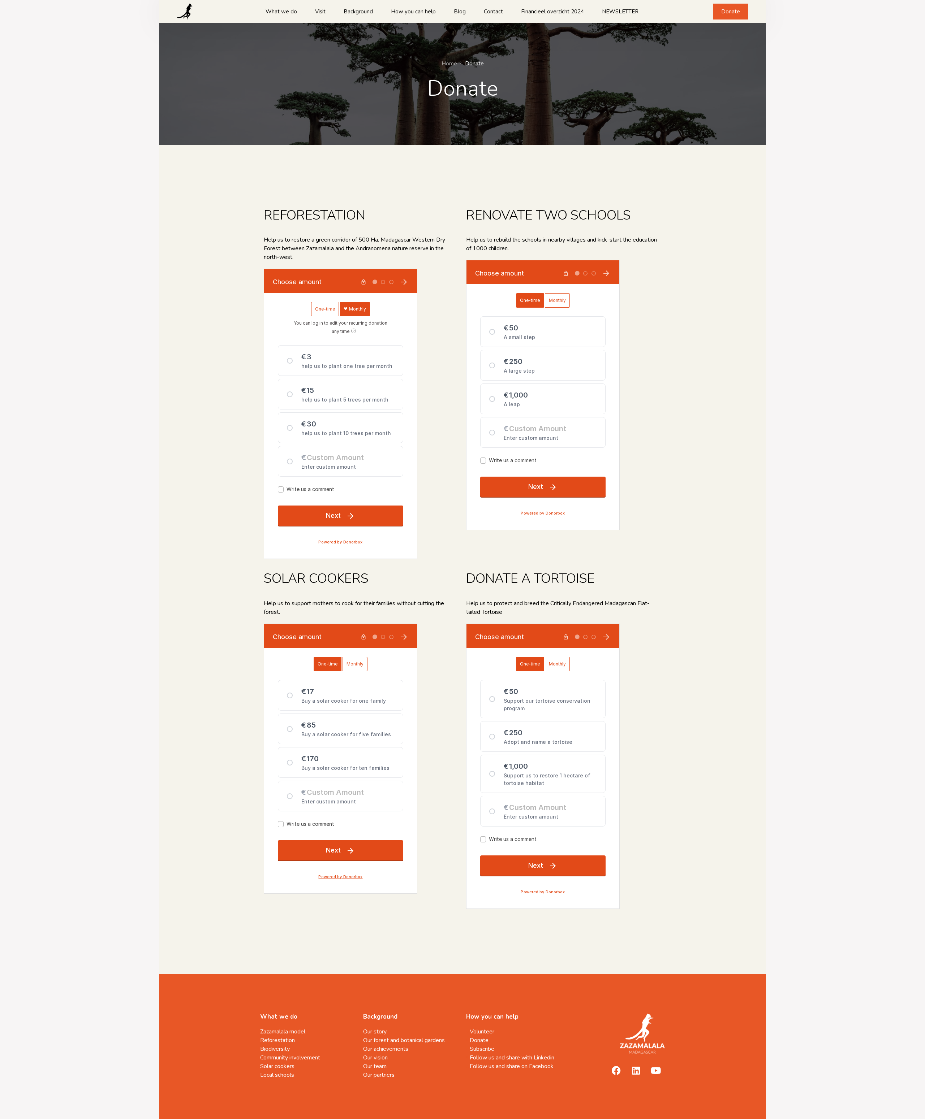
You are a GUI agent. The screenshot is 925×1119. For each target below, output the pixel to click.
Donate (730, 12)
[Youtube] (656, 1070)
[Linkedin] (636, 1070)
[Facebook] (616, 1070)
